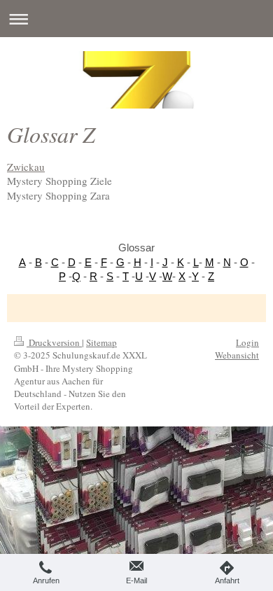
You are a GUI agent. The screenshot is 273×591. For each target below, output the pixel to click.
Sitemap (101, 342)
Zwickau (26, 167)
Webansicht (237, 355)
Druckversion (54, 342)
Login (247, 342)
